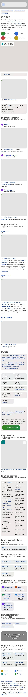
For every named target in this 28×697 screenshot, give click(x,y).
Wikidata (11, 413)
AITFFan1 (6, 99)
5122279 (17, 395)
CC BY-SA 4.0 (12, 99)
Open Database (14, 685)
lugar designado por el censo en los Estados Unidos (13, 356)
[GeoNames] (6, 417)
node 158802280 (19, 389)
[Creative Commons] (19, 678)
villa (9, 105)
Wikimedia (7, 217)
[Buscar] (25, 4)
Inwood (11, 693)
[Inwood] (14, 89)
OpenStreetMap (19, 411)
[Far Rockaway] (14, 204)
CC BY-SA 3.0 (11, 182)
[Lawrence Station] (14, 170)
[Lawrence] (14, 246)
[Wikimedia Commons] (12, 417)
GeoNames (5, 413)
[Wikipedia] (15, 417)
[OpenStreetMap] (3, 417)
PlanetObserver (22, 469)
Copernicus (5, 471)
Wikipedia (9, 415)
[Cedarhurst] (14, 290)
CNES (16, 469)
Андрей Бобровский (9, 302)
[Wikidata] (9, 417)
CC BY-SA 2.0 (13, 217)
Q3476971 (5, 402)
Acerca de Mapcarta (7, 681)
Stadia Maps (5, 469)
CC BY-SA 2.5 (12, 344)
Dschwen (6, 344)
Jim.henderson (8, 149)
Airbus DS (11, 469)
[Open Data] (6, 408)
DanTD (6, 182)
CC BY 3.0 (18, 302)
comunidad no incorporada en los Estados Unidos (13, 358)
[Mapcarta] (3, 4)
